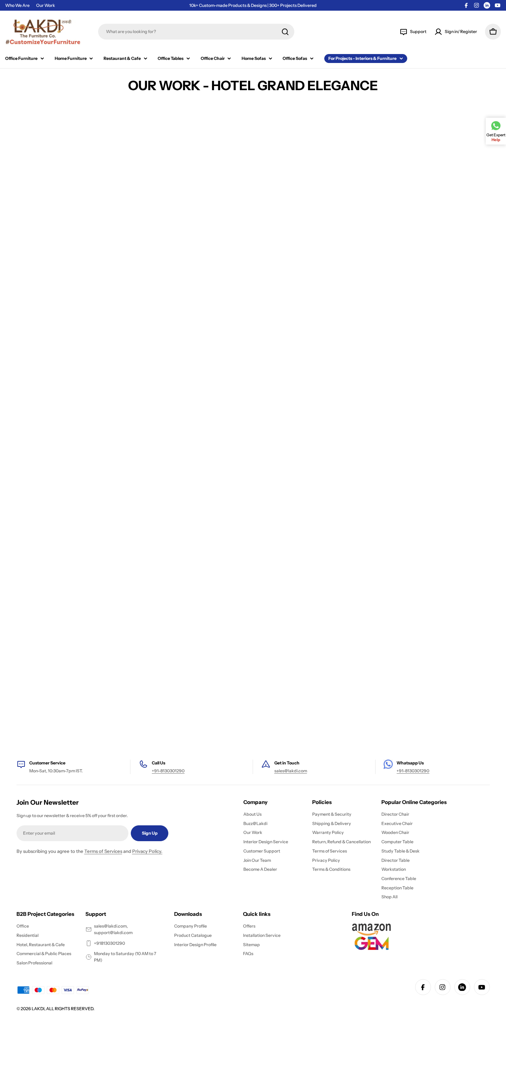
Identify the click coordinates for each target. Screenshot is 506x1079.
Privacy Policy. (147, 851)
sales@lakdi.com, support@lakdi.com (113, 929)
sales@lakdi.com (290, 770)
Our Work (45, 5)
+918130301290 (109, 943)
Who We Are (17, 5)
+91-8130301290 (168, 770)
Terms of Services (103, 851)
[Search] (285, 32)
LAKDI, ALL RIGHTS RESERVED (62, 1008)
